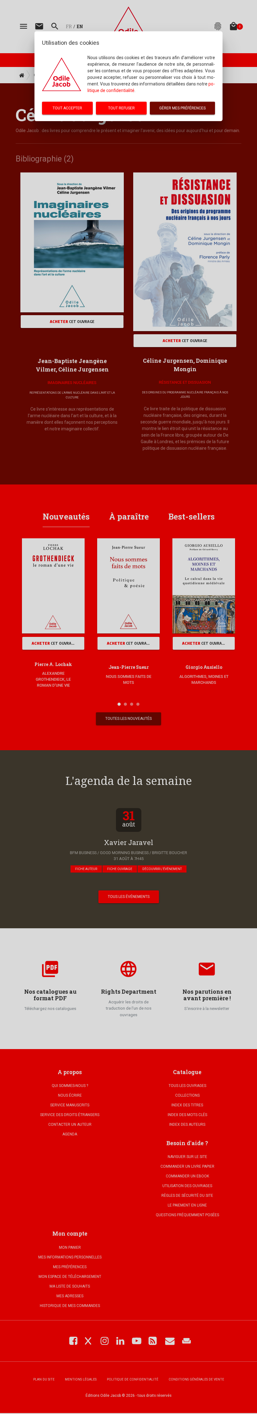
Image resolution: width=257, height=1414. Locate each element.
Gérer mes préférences (182, 108)
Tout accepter (67, 108)
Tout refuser (121, 108)
